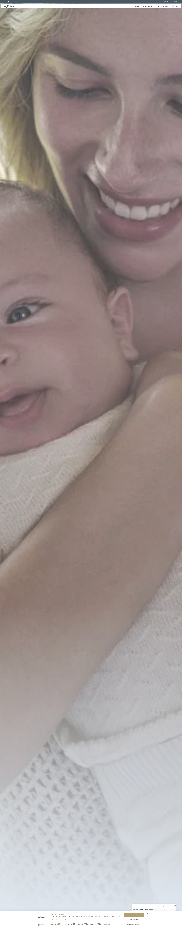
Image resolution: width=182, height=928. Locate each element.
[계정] (177, 6)
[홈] (9, 6)
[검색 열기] (173, 6)
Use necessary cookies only (134, 924)
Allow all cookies (134, 915)
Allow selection (134, 919)
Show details (106, 924)
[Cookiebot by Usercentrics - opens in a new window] (41, 925)
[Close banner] (147, 913)
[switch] (73, 924)
